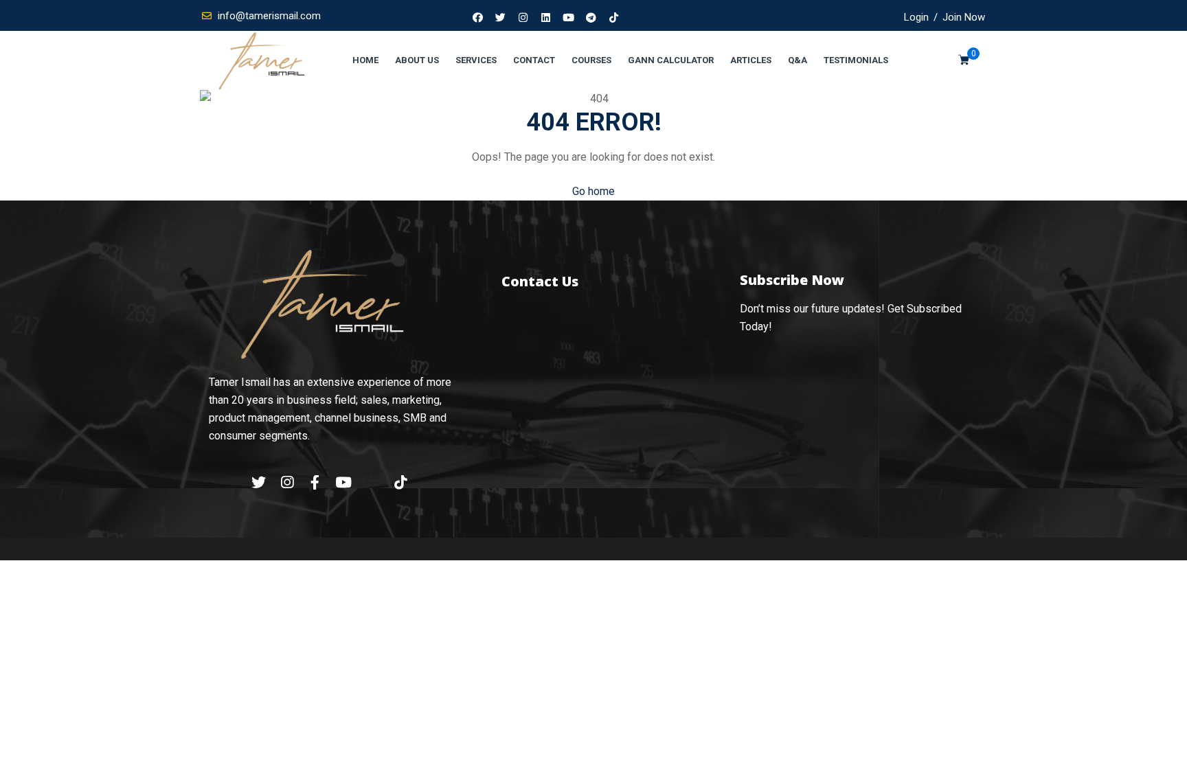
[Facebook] (478, 17)
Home (365, 60)
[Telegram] (591, 17)
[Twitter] (500, 17)
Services (476, 60)
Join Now (963, 17)
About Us (417, 60)
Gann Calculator (671, 60)
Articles (750, 60)
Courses (591, 60)
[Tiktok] (614, 17)
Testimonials (856, 60)
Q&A (797, 60)
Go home (593, 191)
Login (916, 17)
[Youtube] (568, 17)
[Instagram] (523, 17)
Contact (534, 60)
